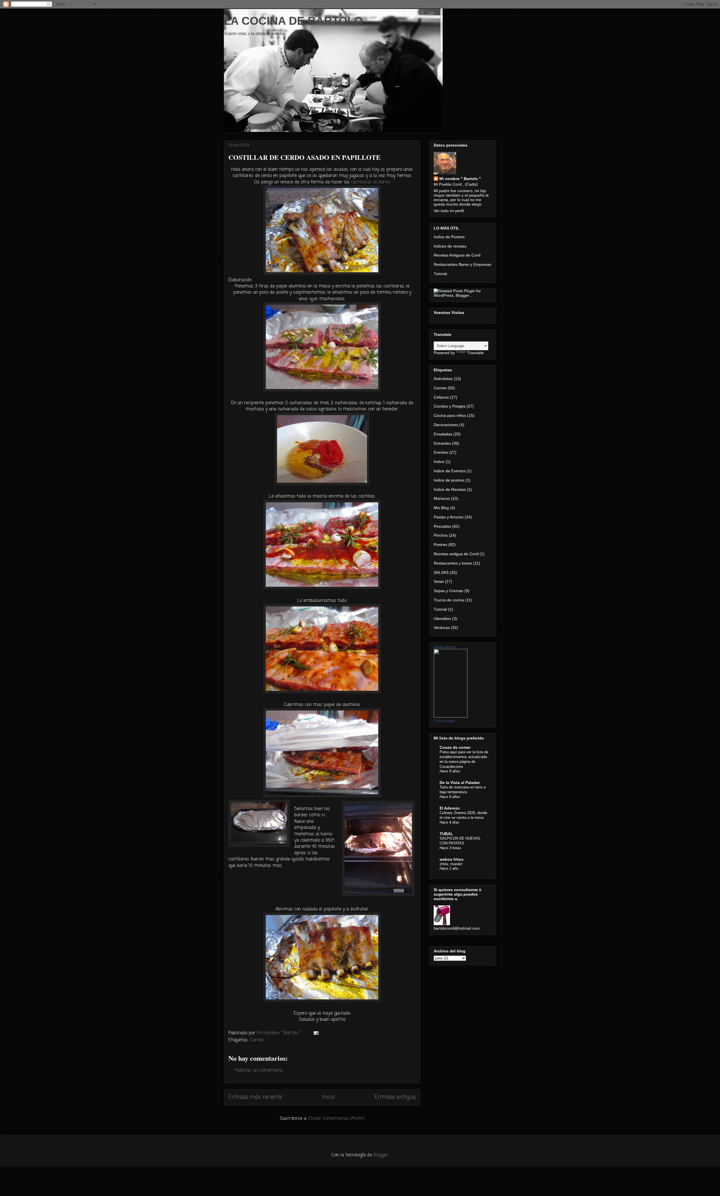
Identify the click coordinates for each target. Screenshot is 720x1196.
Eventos (441, 452)
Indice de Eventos (449, 471)
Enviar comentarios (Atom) (336, 1118)
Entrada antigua (395, 1097)
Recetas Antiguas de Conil (457, 255)
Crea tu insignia (444, 721)
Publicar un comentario (258, 1070)
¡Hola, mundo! (451, 864)
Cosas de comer (455, 747)
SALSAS (441, 572)
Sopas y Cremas (448, 590)
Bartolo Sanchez (445, 647)
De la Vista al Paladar (460, 782)
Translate (475, 352)
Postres (440, 544)
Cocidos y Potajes (449, 406)
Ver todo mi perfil (449, 210)
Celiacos (441, 397)
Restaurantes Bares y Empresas (462, 264)
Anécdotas (443, 378)
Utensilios (442, 618)
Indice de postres (449, 480)
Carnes (257, 1040)
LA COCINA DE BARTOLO (293, 21)
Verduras (442, 627)
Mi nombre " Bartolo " (460, 178)
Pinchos (441, 535)
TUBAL (446, 833)
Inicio (328, 1097)
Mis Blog (441, 507)
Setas (439, 581)
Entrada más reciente (255, 1097)
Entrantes (442, 443)
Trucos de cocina (449, 600)
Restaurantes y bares (453, 563)
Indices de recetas (450, 246)
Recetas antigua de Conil (456, 554)
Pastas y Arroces (449, 517)
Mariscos (442, 498)
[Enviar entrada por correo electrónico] (315, 1033)
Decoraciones (446, 424)
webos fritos (452, 859)
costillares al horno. (370, 182)
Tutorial (440, 273)
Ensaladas (443, 434)
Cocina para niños (450, 415)
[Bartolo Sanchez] (450, 716)
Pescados (442, 526)
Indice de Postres (449, 237)
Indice (439, 461)
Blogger (380, 1155)
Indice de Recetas (450, 489)
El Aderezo (450, 808)
